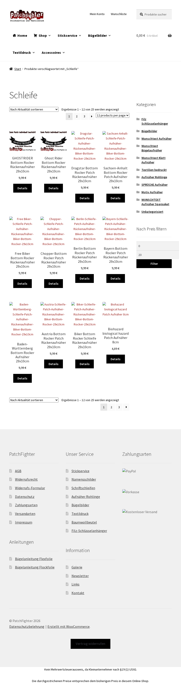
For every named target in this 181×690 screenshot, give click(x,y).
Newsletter (80, 576)
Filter (154, 264)
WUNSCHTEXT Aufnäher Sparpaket (155, 202)
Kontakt (78, 593)
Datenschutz (24, 496)
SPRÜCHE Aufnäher (154, 185)
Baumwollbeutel (84, 522)
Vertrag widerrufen (90, 643)
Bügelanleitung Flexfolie (34, 559)
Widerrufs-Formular (30, 488)
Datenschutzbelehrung (26, 626)
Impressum (23, 522)
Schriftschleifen (83, 488)
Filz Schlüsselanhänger (154, 121)
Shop (43, 35)
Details (22, 188)
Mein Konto (97, 14)
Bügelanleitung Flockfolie (35, 567)
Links (75, 584)
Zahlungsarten (26, 505)
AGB (18, 471)
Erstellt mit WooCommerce (68, 626)
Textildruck (22, 52)
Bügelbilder (97, 35)
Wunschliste (119, 14)
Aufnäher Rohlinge (154, 177)
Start (17, 69)
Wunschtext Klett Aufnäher (153, 160)
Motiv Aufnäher (152, 192)
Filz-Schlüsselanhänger (89, 530)
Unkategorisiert (152, 212)
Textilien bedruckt (154, 170)
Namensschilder (84, 479)
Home (22, 35)
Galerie (77, 567)
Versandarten (25, 513)
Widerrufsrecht (26, 479)
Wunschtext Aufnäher (156, 139)
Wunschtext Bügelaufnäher (151, 148)
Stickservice (67, 35)
